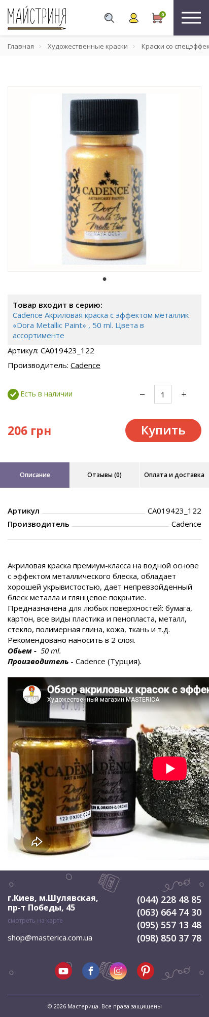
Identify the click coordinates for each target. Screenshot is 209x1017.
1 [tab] (104, 279)
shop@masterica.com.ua (50, 937)
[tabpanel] (104, 179)
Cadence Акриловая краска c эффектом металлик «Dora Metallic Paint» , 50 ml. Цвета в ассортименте (101, 325)
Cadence (85, 365)
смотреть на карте (35, 920)
